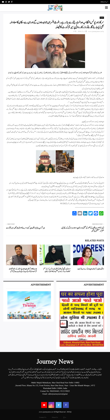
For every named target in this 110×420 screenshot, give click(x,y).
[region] (81, 319)
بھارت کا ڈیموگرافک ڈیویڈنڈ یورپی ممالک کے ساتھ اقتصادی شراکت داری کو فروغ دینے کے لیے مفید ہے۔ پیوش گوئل (23, 270)
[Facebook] (66, 405)
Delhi (101, 18)
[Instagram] (51, 405)
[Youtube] (44, 405)
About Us (55, 417)
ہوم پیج (64, 417)
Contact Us (42, 417)
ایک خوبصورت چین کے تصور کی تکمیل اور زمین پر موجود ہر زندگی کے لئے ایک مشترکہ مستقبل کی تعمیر (82, 229)
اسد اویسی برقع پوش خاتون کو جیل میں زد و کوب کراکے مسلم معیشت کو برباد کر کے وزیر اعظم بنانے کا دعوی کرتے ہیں (56, 270)
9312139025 (65, 391)
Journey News (55, 362)
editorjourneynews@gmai (58, 394)
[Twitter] (59, 405)
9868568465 (54, 391)
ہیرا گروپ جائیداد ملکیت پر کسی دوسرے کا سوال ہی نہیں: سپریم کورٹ (25, 228)
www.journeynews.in (95, 31)
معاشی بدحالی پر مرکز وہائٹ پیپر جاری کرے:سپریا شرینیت (90, 268)
